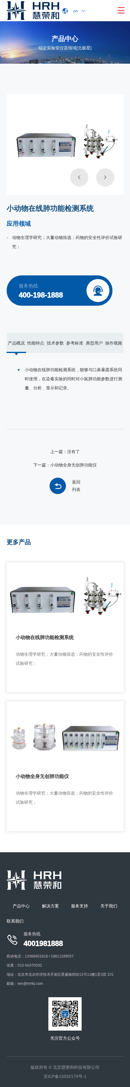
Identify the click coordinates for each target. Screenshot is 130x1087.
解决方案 (50, 906)
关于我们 (108, 906)
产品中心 (21, 906)
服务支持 (79, 906)
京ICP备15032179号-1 (65, 1076)
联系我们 (15, 921)
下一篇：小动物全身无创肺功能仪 (65, 465)
